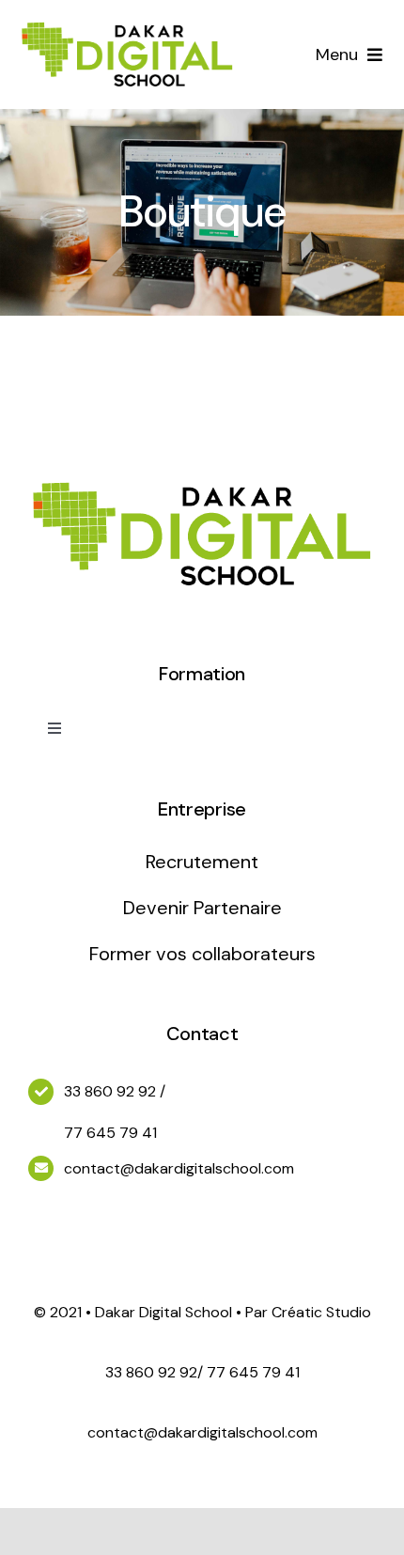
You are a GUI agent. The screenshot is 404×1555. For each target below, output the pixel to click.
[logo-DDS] (127, 22)
